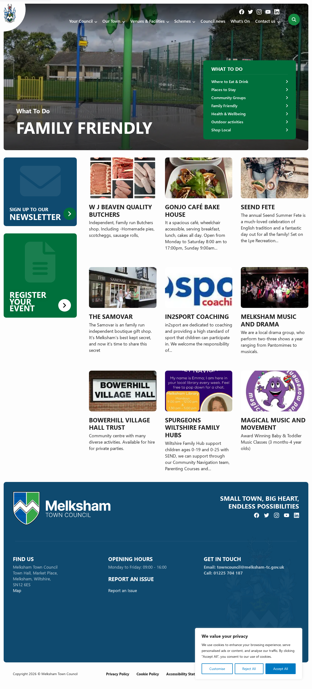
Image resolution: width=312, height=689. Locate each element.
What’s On (240, 21)
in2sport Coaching (197, 316)
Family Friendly (224, 105)
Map (17, 590)
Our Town (111, 21)
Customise (217, 668)
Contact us (265, 21)
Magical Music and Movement (273, 424)
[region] (248, 653)
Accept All (280, 668)
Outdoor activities (227, 121)
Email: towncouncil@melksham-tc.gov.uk (244, 567)
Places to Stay (223, 89)
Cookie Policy (147, 673)
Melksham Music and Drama (268, 320)
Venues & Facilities (147, 21)
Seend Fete (258, 206)
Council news (213, 21)
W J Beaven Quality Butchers (120, 210)
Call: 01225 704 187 (223, 573)
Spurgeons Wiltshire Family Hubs (192, 427)
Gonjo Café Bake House (192, 210)
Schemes (182, 21)
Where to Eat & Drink (229, 81)
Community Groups (228, 97)
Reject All (249, 668)
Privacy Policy (117, 673)
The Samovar (111, 316)
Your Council (81, 21)
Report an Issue (122, 590)
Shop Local (221, 129)
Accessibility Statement (186, 673)
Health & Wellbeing (228, 113)
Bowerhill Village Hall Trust (119, 424)
